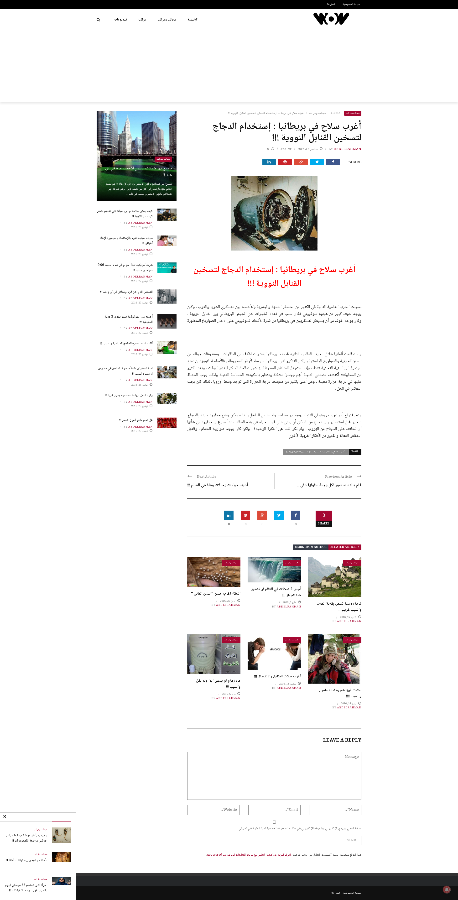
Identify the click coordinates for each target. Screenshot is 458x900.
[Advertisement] (229, 66)
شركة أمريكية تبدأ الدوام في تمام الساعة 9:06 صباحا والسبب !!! (125, 267)
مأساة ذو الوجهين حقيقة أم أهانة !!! (26, 860)
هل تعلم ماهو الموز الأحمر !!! (136, 420)
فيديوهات (120, 20)
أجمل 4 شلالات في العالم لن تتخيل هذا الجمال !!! (275, 592)
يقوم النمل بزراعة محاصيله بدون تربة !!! (129, 395)
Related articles (344, 547)
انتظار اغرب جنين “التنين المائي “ (215, 594)
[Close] (4, 817)
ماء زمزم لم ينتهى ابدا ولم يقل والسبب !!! (218, 684)
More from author (311, 547)
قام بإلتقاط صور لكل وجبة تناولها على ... (329, 485)
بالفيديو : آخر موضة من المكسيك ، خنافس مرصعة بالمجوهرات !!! (26, 838)
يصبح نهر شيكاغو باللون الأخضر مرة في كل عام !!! (138, 172)
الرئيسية (192, 20)
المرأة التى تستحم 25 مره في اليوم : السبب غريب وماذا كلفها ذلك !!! (26, 887)
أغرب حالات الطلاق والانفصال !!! (277, 676)
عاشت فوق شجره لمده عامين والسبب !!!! (340, 693)
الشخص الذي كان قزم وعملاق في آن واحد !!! (126, 292)
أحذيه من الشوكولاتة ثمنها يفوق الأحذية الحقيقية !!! (129, 319)
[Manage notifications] (447, 889)
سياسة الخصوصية (351, 4)
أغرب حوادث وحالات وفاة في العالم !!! (217, 485)
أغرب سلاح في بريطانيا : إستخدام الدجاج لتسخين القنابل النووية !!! (315, 452)
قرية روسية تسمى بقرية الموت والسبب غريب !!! (339, 607)
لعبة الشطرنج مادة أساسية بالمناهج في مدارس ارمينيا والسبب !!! (125, 371)
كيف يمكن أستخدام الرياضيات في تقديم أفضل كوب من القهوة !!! (125, 213)
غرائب (142, 20)
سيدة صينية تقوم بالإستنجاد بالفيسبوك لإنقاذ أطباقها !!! (126, 240)
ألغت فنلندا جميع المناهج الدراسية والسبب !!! (126, 343)
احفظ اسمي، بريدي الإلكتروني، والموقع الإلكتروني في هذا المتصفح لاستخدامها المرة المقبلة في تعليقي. (299, 828)
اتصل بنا (331, 4)
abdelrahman (347, 149)
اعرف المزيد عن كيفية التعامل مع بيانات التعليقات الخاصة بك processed (249, 855)
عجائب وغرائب (166, 20)
